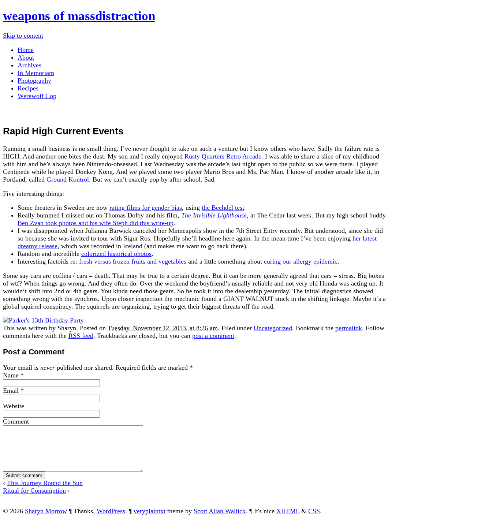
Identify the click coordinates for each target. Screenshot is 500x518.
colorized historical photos (116, 253)
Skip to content (23, 35)
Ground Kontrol (67, 179)
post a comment (213, 335)
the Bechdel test (223, 207)
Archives (29, 65)
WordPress (111, 511)
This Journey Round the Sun (45, 483)
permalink (348, 328)
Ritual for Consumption (34, 490)
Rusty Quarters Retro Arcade (222, 156)
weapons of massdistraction (79, 16)
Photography (34, 80)
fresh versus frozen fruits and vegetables (132, 261)
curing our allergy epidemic (300, 261)
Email (11, 390)
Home (26, 49)
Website (13, 406)
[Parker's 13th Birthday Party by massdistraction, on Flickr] (43, 320)
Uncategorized (273, 328)
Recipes (28, 88)
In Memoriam (36, 73)
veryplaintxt (149, 511)
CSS (314, 511)
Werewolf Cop (37, 96)
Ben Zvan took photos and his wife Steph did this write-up (95, 223)
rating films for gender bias (145, 207)
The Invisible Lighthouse (214, 215)
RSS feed (80, 335)
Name (11, 375)
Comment (16, 421)
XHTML (287, 511)
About (26, 57)
